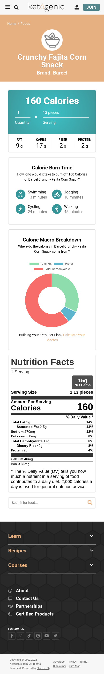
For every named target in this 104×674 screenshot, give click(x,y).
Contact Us (27, 598)
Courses (17, 565)
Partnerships (29, 606)
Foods (25, 24)
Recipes (17, 551)
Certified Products (35, 614)
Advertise (59, 661)
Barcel (60, 73)
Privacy (72, 661)
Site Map (74, 666)
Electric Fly (43, 668)
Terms (83, 661)
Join (91, 7)
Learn (14, 536)
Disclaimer (59, 666)
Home (11, 24)
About (22, 590)
